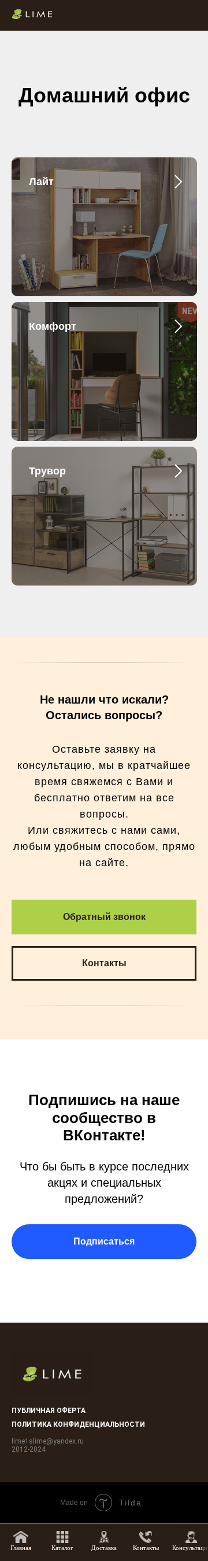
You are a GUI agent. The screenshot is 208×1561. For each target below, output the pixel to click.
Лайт (41, 181)
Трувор (47, 471)
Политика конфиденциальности (78, 1424)
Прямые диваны (98, 14)
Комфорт (52, 326)
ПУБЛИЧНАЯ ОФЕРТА (49, 1411)
